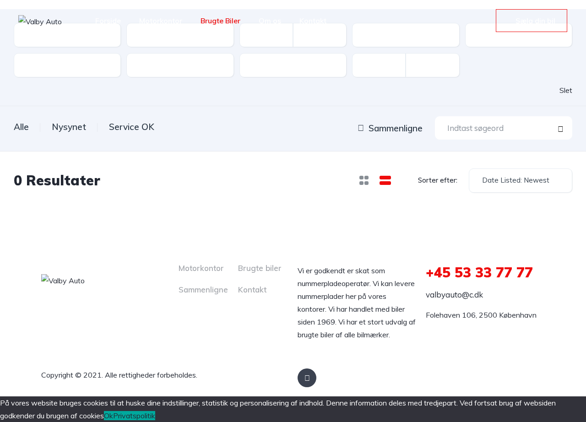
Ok (108, 415)
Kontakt (312, 20)
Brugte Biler (220, 20)
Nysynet (69, 126)
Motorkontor (160, 20)
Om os (270, 20)
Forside (108, 20)
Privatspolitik (134, 415)
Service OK (131, 126)
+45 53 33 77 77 (479, 272)
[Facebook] (307, 377)
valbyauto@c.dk (454, 294)
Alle (21, 126)
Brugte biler (260, 268)
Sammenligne (203, 289)
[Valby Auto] (40, 21)
